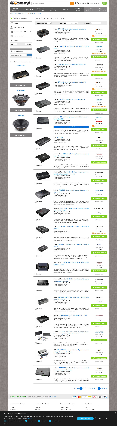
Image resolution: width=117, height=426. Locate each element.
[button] (16, 9)
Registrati (96, 3)
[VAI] (72, 3)
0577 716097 (82, 3)
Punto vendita (13, 409)
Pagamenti (38, 407)
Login (91, 3)
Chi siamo (12, 407)
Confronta (39, 40)
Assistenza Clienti (90, 409)
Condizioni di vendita (65, 409)
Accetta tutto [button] (85, 418)
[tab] (21, 23)
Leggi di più (29, 418)
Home (11, 13)
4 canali (39, 13)
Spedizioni (38, 409)
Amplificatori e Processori (21, 13)
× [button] (115, 413)
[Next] (99, 388)
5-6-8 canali (21, 65)
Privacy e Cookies (64, 407)
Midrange (21, 116)
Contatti (87, 407)
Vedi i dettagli (52, 397)
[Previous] (80, 388)
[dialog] (58, 418)
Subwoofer (21, 91)
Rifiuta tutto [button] (103, 418)
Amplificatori (33, 13)
